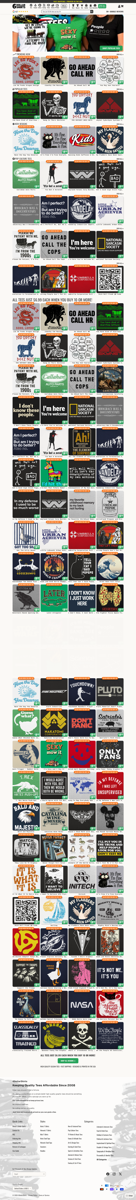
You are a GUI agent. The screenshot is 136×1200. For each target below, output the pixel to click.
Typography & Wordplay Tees (105, 1151)
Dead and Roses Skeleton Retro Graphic (110, 957)
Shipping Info (16, 1142)
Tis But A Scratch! (54, 190)
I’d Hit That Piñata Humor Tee (54, 488)
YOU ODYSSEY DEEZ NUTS (82, 120)
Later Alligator (54, 613)
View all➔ (120, 54)
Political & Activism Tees (104, 1139)
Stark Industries (54, 707)
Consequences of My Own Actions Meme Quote (82, 488)
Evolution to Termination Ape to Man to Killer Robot (26, 294)
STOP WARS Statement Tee (26, 646)
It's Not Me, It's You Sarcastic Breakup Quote (110, 988)
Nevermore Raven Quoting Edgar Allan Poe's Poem (26, 613)
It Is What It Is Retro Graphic (26, 894)
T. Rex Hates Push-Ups (26, 800)
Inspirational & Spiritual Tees (106, 1143)
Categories (88, 1121)
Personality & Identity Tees (105, 1155)
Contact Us (15, 1130)
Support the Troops (26, 988)
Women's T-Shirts (45, 1130)
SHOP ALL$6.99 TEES (102, 6)
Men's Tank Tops (45, 1138)
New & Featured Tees (74, 1126)
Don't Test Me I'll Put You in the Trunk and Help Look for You (110, 863)
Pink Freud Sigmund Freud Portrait (82, 988)
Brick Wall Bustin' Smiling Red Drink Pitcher (82, 769)
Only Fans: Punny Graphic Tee (110, 769)
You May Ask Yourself (110, 85)
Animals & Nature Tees (75, 1155)
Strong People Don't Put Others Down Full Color (54, 294)
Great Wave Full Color (110, 582)
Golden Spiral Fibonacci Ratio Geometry (54, 1019)
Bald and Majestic (26, 832)
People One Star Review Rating (110, 646)
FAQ (13, 1134)
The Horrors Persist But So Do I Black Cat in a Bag (110, 1019)
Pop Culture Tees (73, 1130)
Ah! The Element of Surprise (82, 457)
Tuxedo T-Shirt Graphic (82, 957)
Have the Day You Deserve (26, 155)
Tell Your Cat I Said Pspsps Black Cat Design (82, 582)
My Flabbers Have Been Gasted (110, 155)
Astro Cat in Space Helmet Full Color (54, 646)
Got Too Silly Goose (26, 550)
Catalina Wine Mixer (54, 832)
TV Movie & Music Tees (75, 1134)
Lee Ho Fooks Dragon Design (26, 85)
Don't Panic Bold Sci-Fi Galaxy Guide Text (82, 738)
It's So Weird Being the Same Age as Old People (82, 646)
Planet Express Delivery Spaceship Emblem (54, 957)
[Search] (91, 11)
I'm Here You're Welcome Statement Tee (82, 259)
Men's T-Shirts (44, 1126)
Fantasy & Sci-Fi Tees (74, 1163)
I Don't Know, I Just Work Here (82, 613)
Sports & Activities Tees (75, 1150)
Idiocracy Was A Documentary (26, 224)
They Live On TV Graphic (26, 863)
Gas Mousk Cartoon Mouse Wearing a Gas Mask (110, 832)
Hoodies (42, 1150)
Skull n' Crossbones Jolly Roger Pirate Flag (82, 1050)
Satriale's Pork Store (110, 738)
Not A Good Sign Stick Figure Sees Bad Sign (110, 190)
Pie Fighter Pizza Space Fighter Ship (110, 613)
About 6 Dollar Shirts (19, 1126)
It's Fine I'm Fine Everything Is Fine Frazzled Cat (54, 155)
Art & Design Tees (73, 1142)
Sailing (54, 925)
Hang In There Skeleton (54, 120)
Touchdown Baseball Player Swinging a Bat (82, 707)
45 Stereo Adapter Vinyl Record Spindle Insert (26, 957)
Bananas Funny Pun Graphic (54, 1050)
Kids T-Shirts (44, 1134)
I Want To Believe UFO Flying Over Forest (54, 894)
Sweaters (43, 1146)
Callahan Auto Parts (26, 190)
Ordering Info (16, 1138)
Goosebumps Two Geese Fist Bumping (26, 582)
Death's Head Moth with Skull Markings (82, 832)
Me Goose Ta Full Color (26, 1019)
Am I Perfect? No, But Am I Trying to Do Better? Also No (54, 224)
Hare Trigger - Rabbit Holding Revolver (26, 769)
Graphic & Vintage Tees (104, 1147)
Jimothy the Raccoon (54, 85)
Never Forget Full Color (54, 863)
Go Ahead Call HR (82, 85)
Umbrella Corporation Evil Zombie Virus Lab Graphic (82, 294)
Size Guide (15, 1150)
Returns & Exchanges (19, 1146)
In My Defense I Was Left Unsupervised (110, 800)
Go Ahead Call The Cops (54, 259)
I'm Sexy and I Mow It (54, 769)
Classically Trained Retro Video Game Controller (26, 1050)
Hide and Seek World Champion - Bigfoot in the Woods (54, 582)
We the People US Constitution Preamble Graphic (110, 1050)
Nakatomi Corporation (54, 738)
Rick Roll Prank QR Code (110, 294)
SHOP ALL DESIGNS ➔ (68, 1061)
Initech (82, 894)
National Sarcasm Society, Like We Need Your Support (110, 259)
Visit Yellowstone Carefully (110, 394)
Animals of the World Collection (82, 863)
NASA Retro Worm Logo (82, 1019)
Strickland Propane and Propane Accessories (110, 519)
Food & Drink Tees (102, 1130)
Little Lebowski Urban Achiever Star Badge (110, 224)
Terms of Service (44, 1195)
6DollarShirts (22, 1195)
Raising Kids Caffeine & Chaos (82, 155)
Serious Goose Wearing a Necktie (54, 988)
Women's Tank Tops (46, 1142)
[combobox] (66, 11)
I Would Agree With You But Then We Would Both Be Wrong (54, 800)
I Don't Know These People (26, 425)
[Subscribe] (44, 1174)
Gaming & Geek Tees (74, 1146)
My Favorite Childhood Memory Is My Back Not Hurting (82, 519)
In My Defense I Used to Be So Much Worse (26, 519)
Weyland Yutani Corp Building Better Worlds (82, 190)
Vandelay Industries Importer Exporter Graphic (82, 224)
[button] (64, 6)
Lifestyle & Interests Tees (105, 1126)
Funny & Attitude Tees (75, 1138)
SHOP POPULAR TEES (111, 48)
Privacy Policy (32, 1195)
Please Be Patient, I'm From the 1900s (26, 259)
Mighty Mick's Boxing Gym (110, 925)
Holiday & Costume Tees (104, 1135)
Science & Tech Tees (74, 1159)
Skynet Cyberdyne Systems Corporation (110, 120)
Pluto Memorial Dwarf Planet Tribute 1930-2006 (110, 707)
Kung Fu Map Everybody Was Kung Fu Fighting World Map (82, 800)
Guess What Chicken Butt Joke (26, 738)
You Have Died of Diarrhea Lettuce (26, 120)
